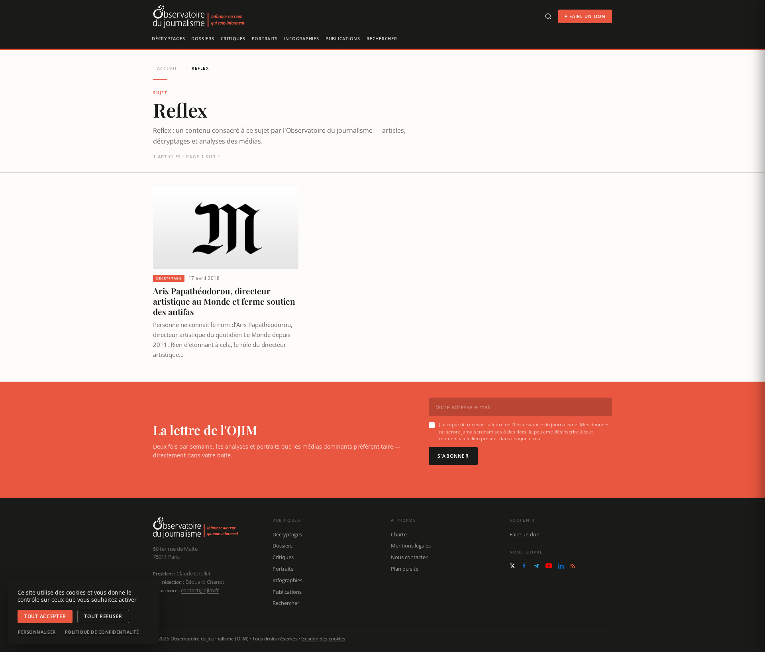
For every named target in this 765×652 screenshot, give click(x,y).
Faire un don (524, 534)
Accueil (167, 68)
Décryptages (168, 38)
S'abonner (453, 456)
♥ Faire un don (585, 16)
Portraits (265, 38)
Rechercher (382, 38)
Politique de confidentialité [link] (102, 632)
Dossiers (202, 38)
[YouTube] (548, 566)
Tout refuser (103, 616)
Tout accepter (45, 616)
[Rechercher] (548, 16)
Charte (399, 534)
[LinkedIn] (561, 565)
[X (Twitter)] (512, 565)
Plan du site (404, 568)
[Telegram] (536, 566)
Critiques (233, 38)
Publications (343, 38)
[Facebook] (524, 565)
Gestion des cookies (323, 638)
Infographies (301, 38)
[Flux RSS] (572, 565)
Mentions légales (411, 545)
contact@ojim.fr (200, 590)
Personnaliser (37, 632)
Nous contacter (409, 557)
